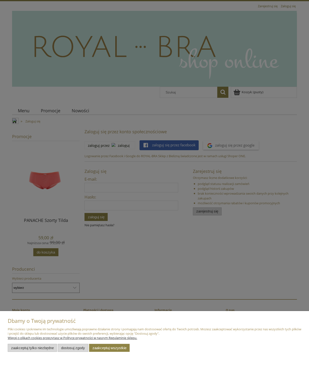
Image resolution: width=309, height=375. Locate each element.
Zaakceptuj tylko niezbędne (32, 348)
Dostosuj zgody (73, 348)
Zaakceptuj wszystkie (109, 348)
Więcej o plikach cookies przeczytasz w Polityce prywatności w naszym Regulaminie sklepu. (72, 338)
